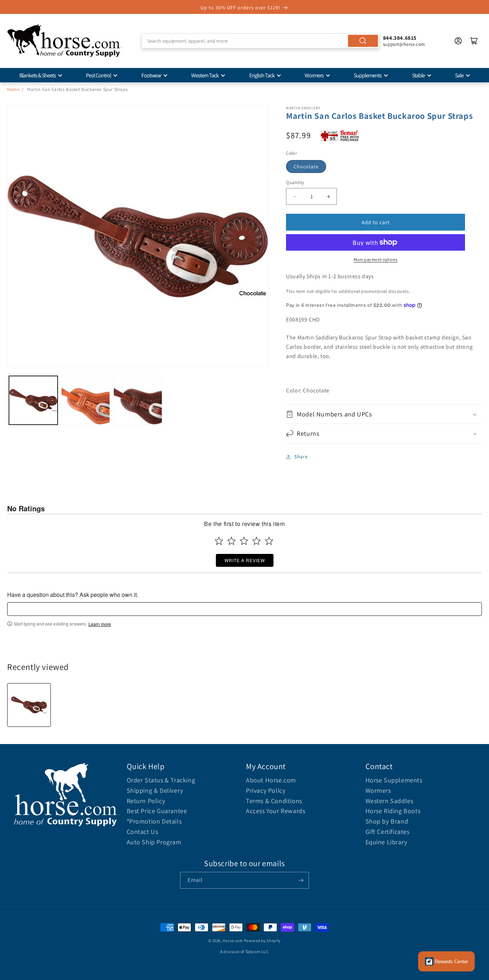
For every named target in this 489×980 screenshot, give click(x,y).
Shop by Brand (386, 821)
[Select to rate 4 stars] (256, 541)
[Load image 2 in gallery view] (85, 400)
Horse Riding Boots (393, 811)
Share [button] (301, 456)
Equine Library (386, 842)
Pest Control (98, 75)
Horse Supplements (393, 780)
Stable (418, 75)
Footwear (151, 75)
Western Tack (205, 75)
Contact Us (142, 831)
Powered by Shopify (262, 940)
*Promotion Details (154, 821)
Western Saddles (389, 801)
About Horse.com (271, 780)
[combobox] (260, 40)
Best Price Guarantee (157, 811)
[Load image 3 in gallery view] (137, 400)
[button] (384, 414)
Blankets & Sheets (37, 75)
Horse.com (233, 940)
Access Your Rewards (275, 811)
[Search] (363, 41)
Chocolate (306, 166)
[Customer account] (458, 41)
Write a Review (244, 560)
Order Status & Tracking (161, 780)
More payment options (376, 259)
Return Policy (146, 801)
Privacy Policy (265, 790)
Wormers (314, 75)
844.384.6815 (400, 37)
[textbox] (244, 609)
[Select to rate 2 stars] (231, 541)
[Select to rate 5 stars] (269, 541)
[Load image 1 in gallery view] (33, 400)
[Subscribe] (301, 880)
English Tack (262, 75)
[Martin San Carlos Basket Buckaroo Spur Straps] (29, 705)
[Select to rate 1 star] (218, 541)
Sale (459, 75)
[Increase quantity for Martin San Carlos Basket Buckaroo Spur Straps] (328, 196)
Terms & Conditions (274, 801)
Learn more (99, 624)
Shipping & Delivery (155, 790)
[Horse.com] (64, 40)
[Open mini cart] (474, 41)
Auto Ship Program (154, 842)
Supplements (368, 75)
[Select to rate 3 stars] (244, 541)
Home (13, 89)
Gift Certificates (387, 831)
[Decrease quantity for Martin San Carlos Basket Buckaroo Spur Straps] (294, 196)
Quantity (295, 182)
